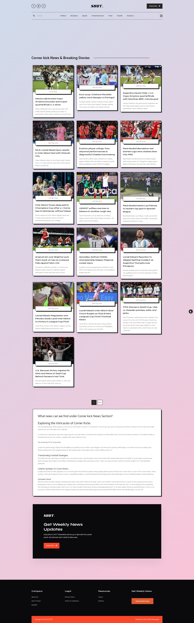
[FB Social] (34, 6)
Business (74, 16)
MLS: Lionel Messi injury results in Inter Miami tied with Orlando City (52, 153)
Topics (100, 597)
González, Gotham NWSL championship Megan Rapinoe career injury (96, 260)
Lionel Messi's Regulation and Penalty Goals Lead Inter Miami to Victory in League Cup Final (52, 318)
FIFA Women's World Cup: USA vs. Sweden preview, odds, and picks (140, 310)
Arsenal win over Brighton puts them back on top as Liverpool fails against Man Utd (52, 260)
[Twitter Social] (39, 6)
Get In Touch (36, 601)
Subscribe (153, 6)
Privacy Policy (70, 597)
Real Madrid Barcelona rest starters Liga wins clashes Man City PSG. (140, 151)
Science (130, 16)
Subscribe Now (142, 601)
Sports (84, 16)
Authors (101, 601)
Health (119, 16)
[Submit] (34, 15)
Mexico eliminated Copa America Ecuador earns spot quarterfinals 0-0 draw (51, 101)
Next (100, 402)
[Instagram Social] (44, 6)
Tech (110, 16)
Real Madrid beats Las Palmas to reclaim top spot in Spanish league (140, 208)
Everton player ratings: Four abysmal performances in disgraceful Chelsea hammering (97, 151)
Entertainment (98, 16)
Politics (63, 16)
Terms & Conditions (72, 601)
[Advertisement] (97, 36)
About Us (35, 597)
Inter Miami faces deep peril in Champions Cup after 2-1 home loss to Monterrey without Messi (53, 208)
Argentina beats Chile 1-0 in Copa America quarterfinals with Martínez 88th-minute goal (140, 96)
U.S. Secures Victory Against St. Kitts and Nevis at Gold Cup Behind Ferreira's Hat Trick (52, 373)
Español (34, 605)
